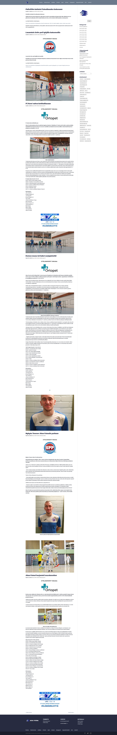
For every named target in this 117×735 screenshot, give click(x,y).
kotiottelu (82, 115)
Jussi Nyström (83, 108)
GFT (88, 88)
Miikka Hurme (83, 125)
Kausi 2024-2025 (83, 38)
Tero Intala (82, 137)
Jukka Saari (82, 106)
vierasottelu (88, 141)
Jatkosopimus (83, 94)
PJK (89, 129)
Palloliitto (82, 127)
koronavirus (82, 113)
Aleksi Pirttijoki (83, 81)
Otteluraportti (42, 105)
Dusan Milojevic (83, 84)
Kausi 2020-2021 (83, 30)
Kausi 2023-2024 (83, 36)
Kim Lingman (83, 112)
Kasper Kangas (83, 110)
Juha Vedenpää (83, 102)
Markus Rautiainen (84, 121)
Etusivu (41, 2)
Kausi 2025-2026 (83, 39)
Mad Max (82, 119)
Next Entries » (71, 712)
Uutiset (66, 2)
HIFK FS (82, 90)
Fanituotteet (47, 2)
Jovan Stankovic (83, 98)
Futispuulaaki (83, 88)
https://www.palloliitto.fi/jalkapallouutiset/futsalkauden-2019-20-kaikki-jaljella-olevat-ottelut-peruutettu (48, 23)
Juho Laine (82, 104)
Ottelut (58, 2)
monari (89, 125)
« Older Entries (29, 712)
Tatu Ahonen (87, 135)
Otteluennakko (43, 34)
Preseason (87, 131)
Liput (62, 2)
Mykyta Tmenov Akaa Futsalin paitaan (42, 433)
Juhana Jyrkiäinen (84, 100)
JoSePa (82, 96)
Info (86, 2)
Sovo (81, 135)
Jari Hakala (87, 92)
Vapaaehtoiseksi (79, 2)
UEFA (82, 141)
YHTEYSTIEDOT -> (64, 723)
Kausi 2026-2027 (83, 41)
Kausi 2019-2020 (35, 11)
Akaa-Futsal (87, 79)
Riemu (81, 133)
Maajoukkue (82, 117)
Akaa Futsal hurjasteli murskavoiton (41, 575)
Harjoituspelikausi (83, 26)
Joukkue (53, 2)
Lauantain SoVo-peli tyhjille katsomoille (43, 32)
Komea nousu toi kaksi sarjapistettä (41, 255)
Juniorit (89, 2)
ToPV (88, 139)
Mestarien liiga (83, 123)
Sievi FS (86, 133)
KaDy (89, 108)
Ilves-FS (82, 92)
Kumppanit (72, 2)
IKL (86, 90)
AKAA (81, 79)
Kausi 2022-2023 (83, 34)
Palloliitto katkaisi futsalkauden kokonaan (44, 9)
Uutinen (41, 11)
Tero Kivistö (83, 139)
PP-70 (82, 131)
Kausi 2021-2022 (83, 32)
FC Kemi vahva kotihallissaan (38, 103)
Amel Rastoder (83, 82)
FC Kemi (82, 86)
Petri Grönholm (83, 129)
